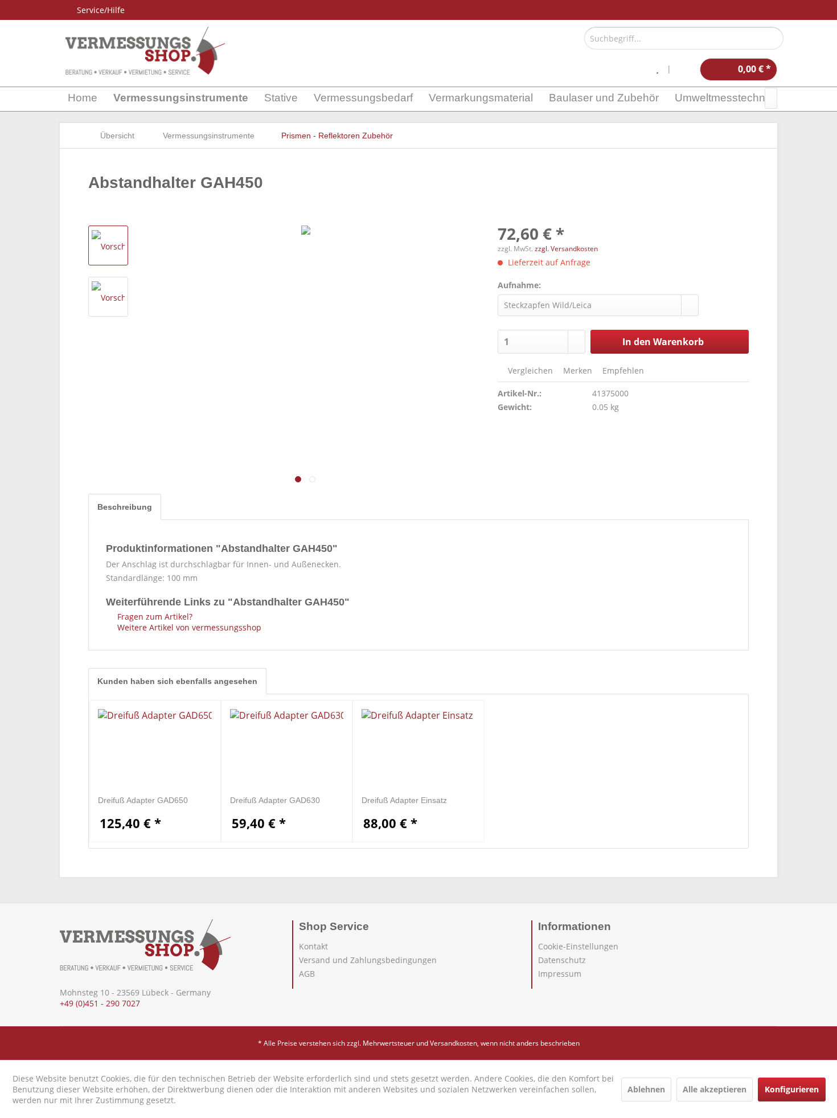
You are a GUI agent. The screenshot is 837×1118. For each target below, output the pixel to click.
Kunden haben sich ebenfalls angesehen (177, 681)
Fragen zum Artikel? (153, 616)
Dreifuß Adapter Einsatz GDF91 (404, 800)
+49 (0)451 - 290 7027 (100, 1003)
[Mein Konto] (685, 69)
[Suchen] (772, 38)
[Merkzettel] (657, 69)
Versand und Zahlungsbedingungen (368, 960)
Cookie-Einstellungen (578, 946)
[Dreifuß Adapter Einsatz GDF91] (418, 749)
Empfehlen (622, 370)
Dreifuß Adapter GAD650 (143, 800)
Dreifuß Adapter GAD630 (275, 800)
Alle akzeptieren (714, 1089)
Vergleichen (529, 370)
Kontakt (313, 946)
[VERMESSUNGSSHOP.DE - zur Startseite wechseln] (145, 51)
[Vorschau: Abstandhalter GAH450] (108, 245)
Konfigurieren (792, 1089)
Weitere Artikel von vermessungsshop (188, 627)
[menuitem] (683, 38)
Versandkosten (453, 1043)
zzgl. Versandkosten (566, 248)
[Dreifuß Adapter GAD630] (287, 749)
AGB (307, 973)
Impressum (559, 973)
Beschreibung (124, 506)
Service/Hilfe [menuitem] (101, 10)
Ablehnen (646, 1089)
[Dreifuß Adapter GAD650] (155, 749)
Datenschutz (562, 960)
